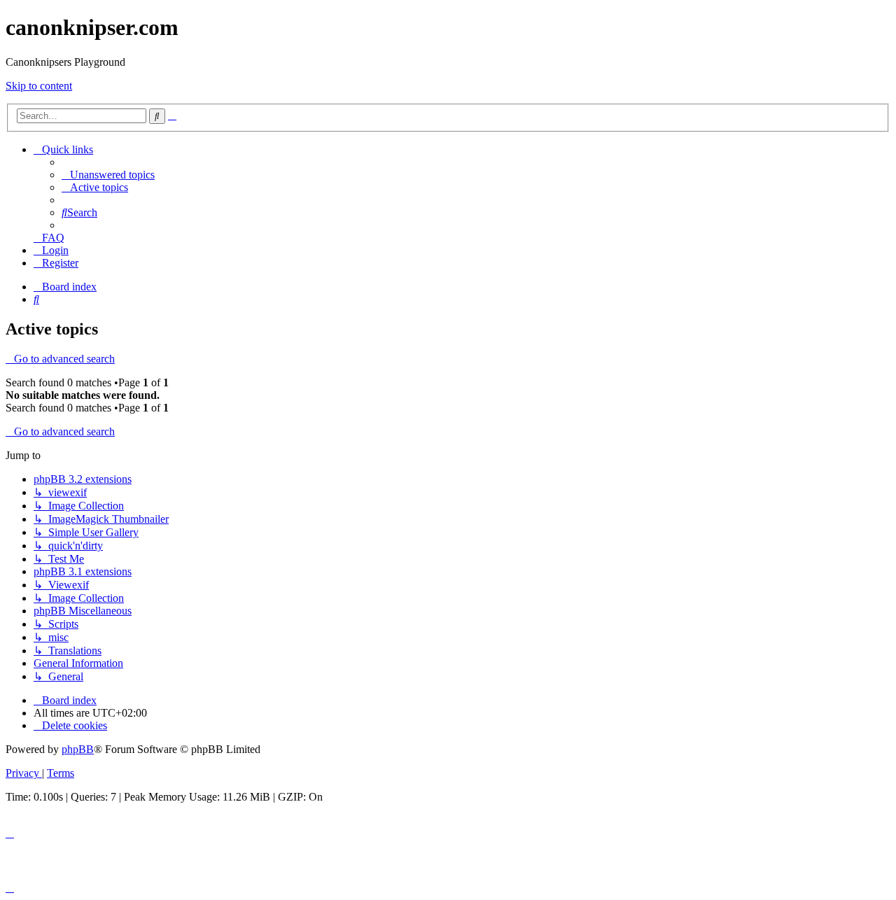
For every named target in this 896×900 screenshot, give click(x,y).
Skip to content (39, 86)
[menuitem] (108, 175)
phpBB (78, 749)
